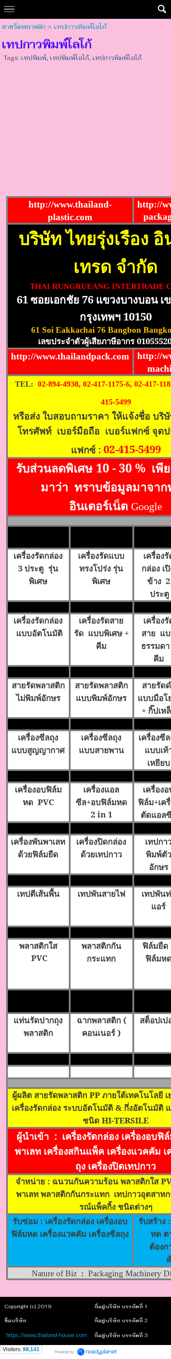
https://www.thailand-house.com (46, 1335)
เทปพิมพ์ (33, 58)
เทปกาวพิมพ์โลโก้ (117, 58)
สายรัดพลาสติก (24, 27)
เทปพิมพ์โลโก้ (69, 58)
